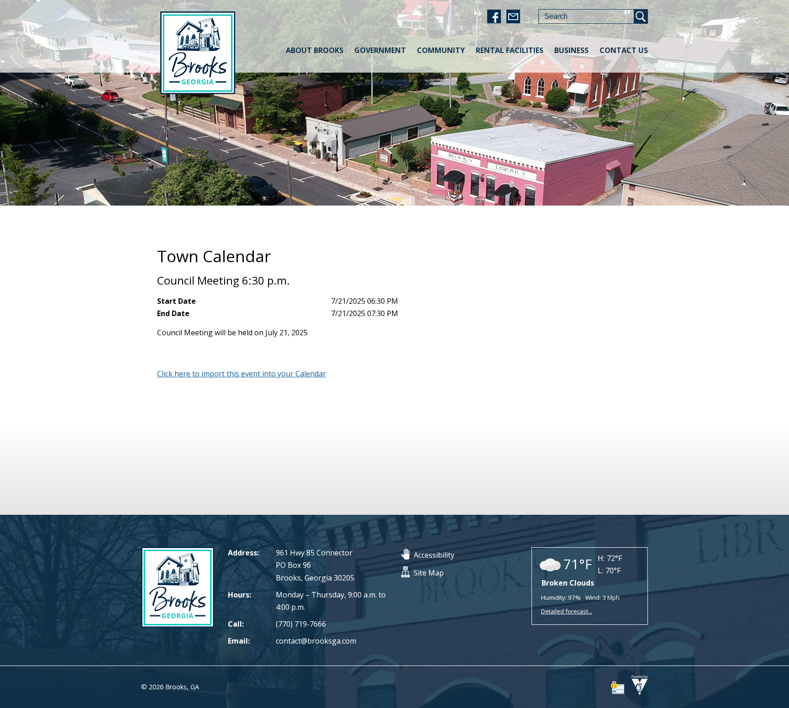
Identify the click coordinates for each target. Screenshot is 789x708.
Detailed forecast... (566, 611)
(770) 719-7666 (301, 624)
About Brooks (314, 50)
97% (574, 597)
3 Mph (611, 597)
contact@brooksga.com (316, 641)
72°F (614, 558)
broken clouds (568, 583)
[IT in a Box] (637, 692)
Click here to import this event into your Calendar (241, 374)
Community (441, 50)
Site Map (429, 573)
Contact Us (624, 50)
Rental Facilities (509, 50)
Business (571, 50)
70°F (613, 570)
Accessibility (434, 555)
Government (380, 50)
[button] (640, 16)
